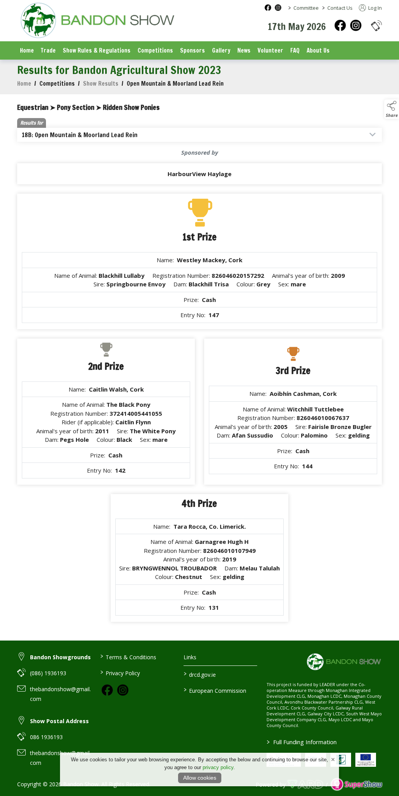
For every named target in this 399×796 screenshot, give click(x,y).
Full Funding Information (302, 742)
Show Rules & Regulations (97, 50)
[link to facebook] (107, 690)
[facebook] (340, 25)
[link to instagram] (123, 690)
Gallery (221, 50)
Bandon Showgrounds (60, 657)
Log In (374, 7)
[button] (376, 25)
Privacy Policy (120, 672)
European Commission (215, 690)
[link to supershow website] (356, 784)
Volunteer (270, 50)
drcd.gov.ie (199, 674)
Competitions (155, 50)
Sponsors (192, 50)
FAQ (295, 50)
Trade (48, 50)
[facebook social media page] (268, 7)
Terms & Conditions (128, 656)
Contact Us (340, 7)
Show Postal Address (59, 721)
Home (27, 50)
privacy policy (218, 767)
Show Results (100, 83)
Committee (306, 7)
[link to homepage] (97, 21)
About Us (318, 50)
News (244, 50)
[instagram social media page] (278, 7)
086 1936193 (46, 737)
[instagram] (356, 25)
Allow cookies (199, 778)
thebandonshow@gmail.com (60, 693)
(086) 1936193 (48, 673)
